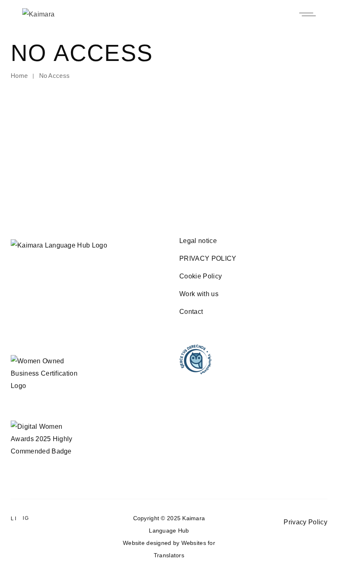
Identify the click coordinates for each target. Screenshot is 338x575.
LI (14, 518)
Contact (191, 311)
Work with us (198, 293)
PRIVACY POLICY (207, 258)
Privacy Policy (305, 522)
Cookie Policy (200, 276)
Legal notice (198, 240)
